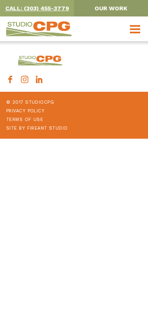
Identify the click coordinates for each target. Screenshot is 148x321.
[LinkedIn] (39, 81)
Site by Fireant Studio (37, 128)
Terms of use (24, 119)
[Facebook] (10, 81)
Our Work (111, 8)
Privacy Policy (25, 111)
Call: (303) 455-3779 (37, 8)
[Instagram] (25, 81)
